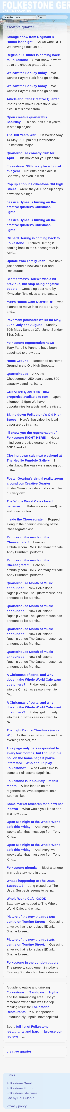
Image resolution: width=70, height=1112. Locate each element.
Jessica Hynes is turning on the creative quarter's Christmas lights (31, 207)
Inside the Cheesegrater (25, 519)
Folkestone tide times (22, 1093)
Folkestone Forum (19, 1088)
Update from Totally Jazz (26, 261)
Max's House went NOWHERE (30, 302)
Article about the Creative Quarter (33, 99)
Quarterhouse (17, 373)
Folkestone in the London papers (32, 962)
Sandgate (36, 992)
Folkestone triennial (22, 867)
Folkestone (15, 992)
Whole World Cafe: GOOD (26, 898)
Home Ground (18, 361)
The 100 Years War (21, 135)
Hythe (53, 992)
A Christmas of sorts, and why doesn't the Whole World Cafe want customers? (34, 679)
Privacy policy (16, 1106)
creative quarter (19, 1051)
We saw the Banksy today (27, 73)
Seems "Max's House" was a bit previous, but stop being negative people (33, 284)
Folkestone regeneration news (30, 342)
